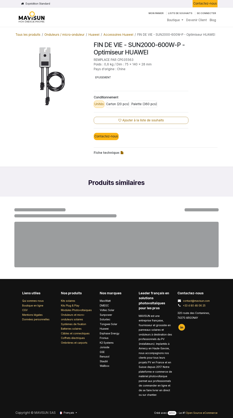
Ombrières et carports (74, 366)
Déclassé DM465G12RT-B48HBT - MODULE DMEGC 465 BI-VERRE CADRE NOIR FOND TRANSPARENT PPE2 (91, 271)
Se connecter (206, 13)
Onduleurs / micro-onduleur (64, 34)
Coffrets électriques (73, 361)
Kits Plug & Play (70, 329)
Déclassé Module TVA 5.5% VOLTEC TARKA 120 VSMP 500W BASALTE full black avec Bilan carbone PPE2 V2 (141, 271)
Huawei (93, 34)
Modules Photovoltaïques (76, 333)
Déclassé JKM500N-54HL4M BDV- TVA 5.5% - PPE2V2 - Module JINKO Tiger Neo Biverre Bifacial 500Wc (192, 273)
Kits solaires (68, 324)
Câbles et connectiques (75, 357)
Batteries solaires (71, 352)
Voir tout (207, 210)
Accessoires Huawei (118, 34)
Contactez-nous (205, 3)
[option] (116, 254)
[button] (17, 254)
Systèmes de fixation (73, 347)
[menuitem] (175, 20)
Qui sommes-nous (33, 324)
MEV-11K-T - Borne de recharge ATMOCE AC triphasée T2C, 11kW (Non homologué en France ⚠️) (41, 271)
